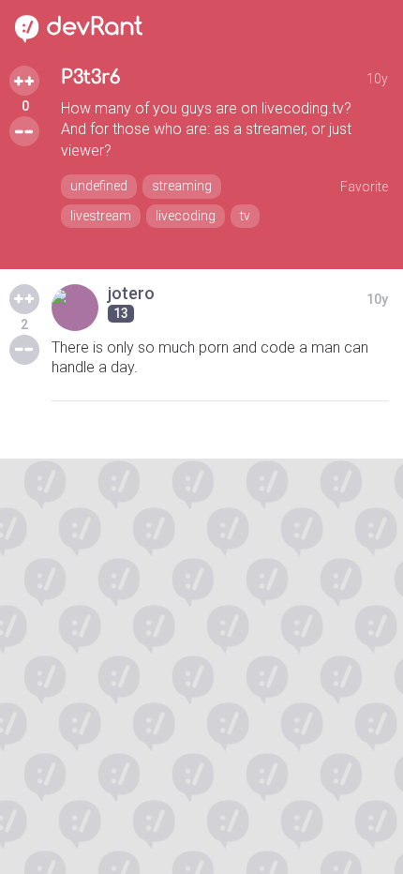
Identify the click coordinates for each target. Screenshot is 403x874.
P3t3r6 (90, 77)
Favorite (364, 186)
